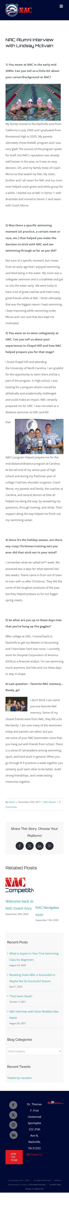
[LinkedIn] (14, 1135)
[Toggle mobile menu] (61, 6)
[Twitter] (13, 1115)
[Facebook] (13, 1105)
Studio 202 (39, 1188)
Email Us (36, 1154)
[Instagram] (13, 1125)
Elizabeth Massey (38, 1184)
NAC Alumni (50, 802)
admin (12, 802)
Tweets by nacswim (19, 1078)
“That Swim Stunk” (20, 996)
